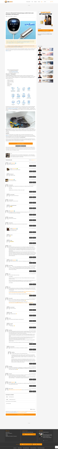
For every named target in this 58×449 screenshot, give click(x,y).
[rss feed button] (31, 444)
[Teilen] (20, 146)
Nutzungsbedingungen (30, 411)
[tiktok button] (27, 444)
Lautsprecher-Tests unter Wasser (13, 108)
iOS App (35, 444)
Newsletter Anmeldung (46, 30)
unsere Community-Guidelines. (22, 412)
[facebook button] (21, 444)
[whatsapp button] (29, 444)
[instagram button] (25, 444)
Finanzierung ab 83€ (15, 71)
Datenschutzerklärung (21, 411)
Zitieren (31, 171)
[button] (43, 440)
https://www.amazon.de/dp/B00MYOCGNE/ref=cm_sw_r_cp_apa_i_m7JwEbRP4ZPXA (21, 302)
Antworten (34, 171)
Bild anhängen (33, 409)
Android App (39, 444)
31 (8, 16)
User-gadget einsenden (29, 434)
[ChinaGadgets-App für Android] (13, 217)
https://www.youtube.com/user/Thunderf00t (15, 389)
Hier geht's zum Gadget (20, 143)
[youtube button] (23, 444)
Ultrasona (7, 50)
